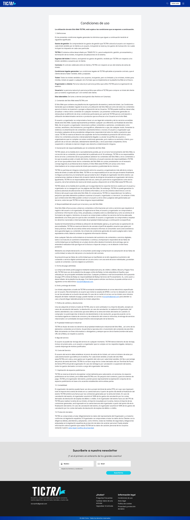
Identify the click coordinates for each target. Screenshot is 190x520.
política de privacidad (86, 428)
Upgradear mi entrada (104, 506)
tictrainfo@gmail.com (85, 282)
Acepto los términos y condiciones (72, 468)
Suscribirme (118, 473)
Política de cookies (125, 504)
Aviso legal (122, 501)
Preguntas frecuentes (104, 498)
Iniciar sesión (175, 3)
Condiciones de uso (125, 498)
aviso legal (72, 428)
